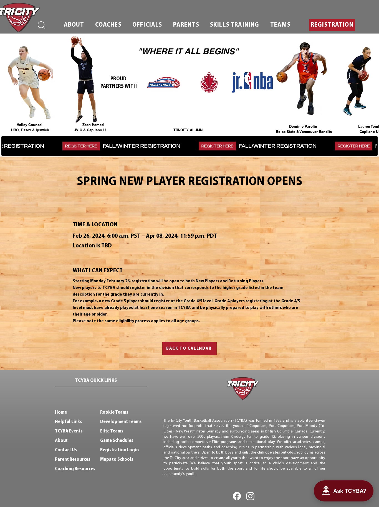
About (61, 440)
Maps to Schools (116, 459)
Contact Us (66, 450)
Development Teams (121, 421)
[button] (74, 25)
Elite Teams (111, 431)
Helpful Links (68, 421)
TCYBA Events (68, 431)
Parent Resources (72, 459)
